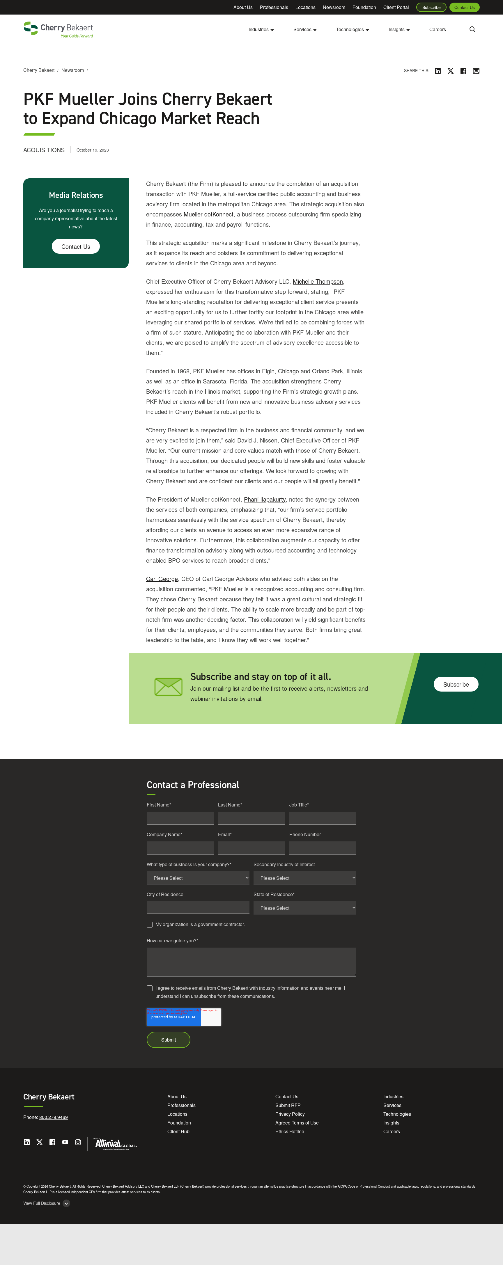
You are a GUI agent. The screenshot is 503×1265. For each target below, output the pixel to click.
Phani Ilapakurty (265, 499)
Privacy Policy (290, 1114)
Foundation (364, 7)
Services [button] (302, 29)
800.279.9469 (53, 1117)
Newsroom (334, 7)
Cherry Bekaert (38, 70)
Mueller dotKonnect (208, 214)
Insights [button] (397, 29)
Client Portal (396, 7)
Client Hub (178, 1131)
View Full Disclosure (41, 1203)
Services (392, 1105)
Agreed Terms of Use (297, 1122)
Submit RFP (288, 1105)
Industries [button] (259, 29)
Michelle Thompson (318, 281)
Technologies (397, 1114)
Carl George (162, 578)
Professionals (274, 7)
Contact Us (464, 7)
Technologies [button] (350, 29)
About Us (243, 7)
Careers (437, 29)
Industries (393, 1096)
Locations (305, 7)
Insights (391, 1122)
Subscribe (431, 7)
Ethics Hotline (289, 1131)
